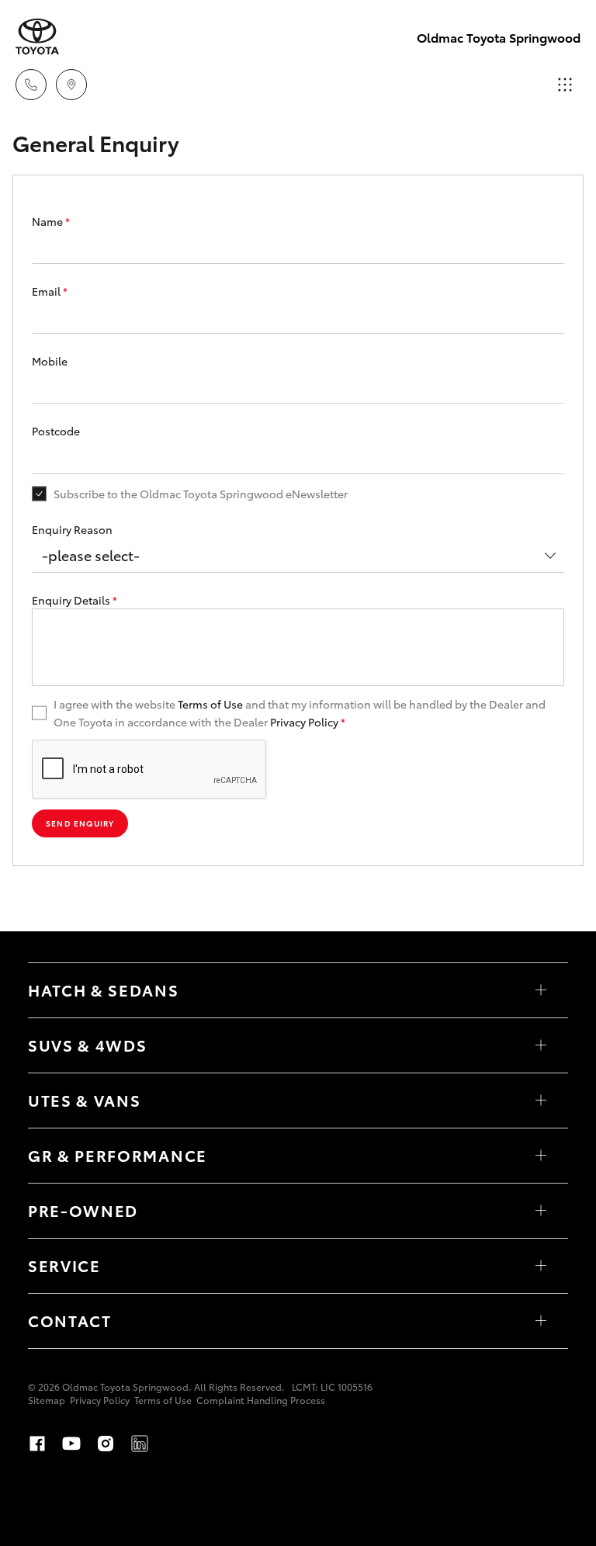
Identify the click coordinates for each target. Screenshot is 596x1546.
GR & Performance (117, 1155)
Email (50, 291)
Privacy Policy (304, 722)
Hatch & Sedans (103, 989)
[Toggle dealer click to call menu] (31, 84)
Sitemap (46, 1399)
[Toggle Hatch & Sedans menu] (541, 990)
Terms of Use (210, 704)
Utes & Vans (84, 1100)
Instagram (105, 1443)
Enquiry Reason (72, 529)
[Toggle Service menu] (541, 1266)
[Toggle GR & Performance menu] (541, 1155)
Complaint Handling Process (260, 1399)
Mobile (50, 361)
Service (64, 1265)
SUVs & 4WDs (87, 1045)
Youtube (71, 1443)
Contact (70, 1320)
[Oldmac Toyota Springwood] (37, 37)
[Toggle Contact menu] (541, 1321)
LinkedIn (139, 1443)
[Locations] (71, 84)
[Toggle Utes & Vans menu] (541, 1100)
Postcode (56, 430)
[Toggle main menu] (564, 84)
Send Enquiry (80, 823)
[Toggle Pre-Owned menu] (541, 1211)
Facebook (37, 1443)
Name (51, 221)
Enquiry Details (74, 600)
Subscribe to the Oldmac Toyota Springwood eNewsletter (201, 493)
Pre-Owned (83, 1210)
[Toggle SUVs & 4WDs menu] (541, 1045)
